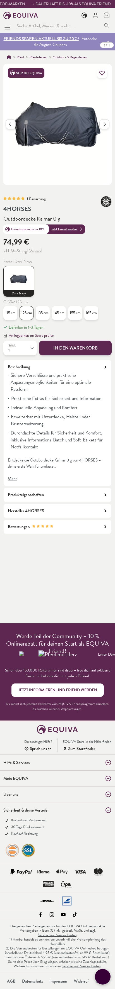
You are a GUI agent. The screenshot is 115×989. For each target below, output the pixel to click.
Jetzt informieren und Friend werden (57, 690)
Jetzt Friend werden (64, 229)
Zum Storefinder (81, 749)
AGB (11, 981)
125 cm (26, 313)
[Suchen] (107, 26)
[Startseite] (9, 57)
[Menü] (8, 26)
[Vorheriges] (11, 124)
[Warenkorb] (107, 15)
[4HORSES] (106, 201)
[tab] (57, 423)
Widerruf (81, 981)
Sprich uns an (41, 749)
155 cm (75, 313)
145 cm (58, 313)
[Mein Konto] (95, 15)
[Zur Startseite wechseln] (20, 15)
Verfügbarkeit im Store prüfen (31, 335)
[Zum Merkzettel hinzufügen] (102, 73)
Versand (35, 251)
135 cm (42, 313)
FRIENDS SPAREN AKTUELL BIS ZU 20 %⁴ (41, 39)
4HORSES (17, 209)
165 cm (91, 313)
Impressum (58, 981)
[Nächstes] (104, 124)
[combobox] (59, 26)
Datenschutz (32, 981)
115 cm (10, 313)
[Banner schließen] (108, 42)
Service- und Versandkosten (57, 935)
